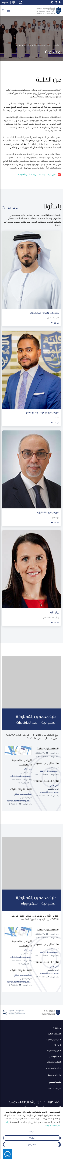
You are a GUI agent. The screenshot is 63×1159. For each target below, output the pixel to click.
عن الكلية (57, 1028)
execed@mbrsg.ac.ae (49, 792)
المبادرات (57, 1045)
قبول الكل (31, 1137)
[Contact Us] (56, 2)
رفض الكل (32, 1144)
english (5, 2)
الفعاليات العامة (54, 1033)
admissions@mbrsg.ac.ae (20, 776)
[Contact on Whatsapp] (52, 2)
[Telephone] (60, 2)
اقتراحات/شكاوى (54, 1088)
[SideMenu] (8, 10)
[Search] (3, 10)
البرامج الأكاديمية (54, 1050)
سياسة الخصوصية (53, 1068)
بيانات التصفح (55, 1082)
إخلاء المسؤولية (54, 1075)
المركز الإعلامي (55, 1056)
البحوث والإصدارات (54, 1039)
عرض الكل (12, 207)
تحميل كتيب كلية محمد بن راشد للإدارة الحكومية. (37, 174)
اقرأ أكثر (56, 322)
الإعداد (31, 1131)
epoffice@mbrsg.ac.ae (49, 770)
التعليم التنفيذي (54, 1061)
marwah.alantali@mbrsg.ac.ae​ (19, 800)
